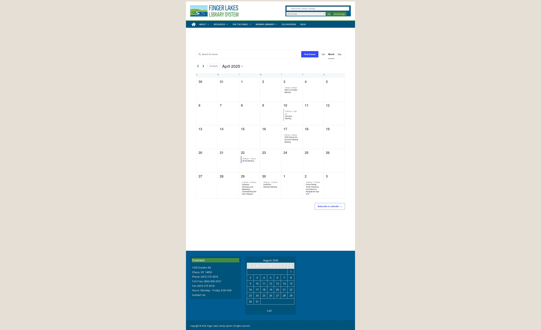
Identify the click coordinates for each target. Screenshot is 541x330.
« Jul (269, 310)
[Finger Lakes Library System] (193, 24)
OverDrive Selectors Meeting (270, 185)
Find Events (310, 54)
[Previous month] (197, 66)
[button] (207, 24)
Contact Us (198, 295)
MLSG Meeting (248, 161)
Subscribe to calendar (328, 206)
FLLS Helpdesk (289, 24)
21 (284, 289)
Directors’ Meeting (288, 117)
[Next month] (203, 66)
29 (243, 176)
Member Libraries (265, 24)
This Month (213, 66)
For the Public (240, 24)
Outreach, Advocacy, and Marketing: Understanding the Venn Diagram (249, 189)
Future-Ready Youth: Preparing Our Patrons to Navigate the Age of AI (312, 189)
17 (285, 128)
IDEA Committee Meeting (291, 91)
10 (285, 105)
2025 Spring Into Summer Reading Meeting (291, 139)
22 (243, 152)
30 (264, 176)
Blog (303, 24)
